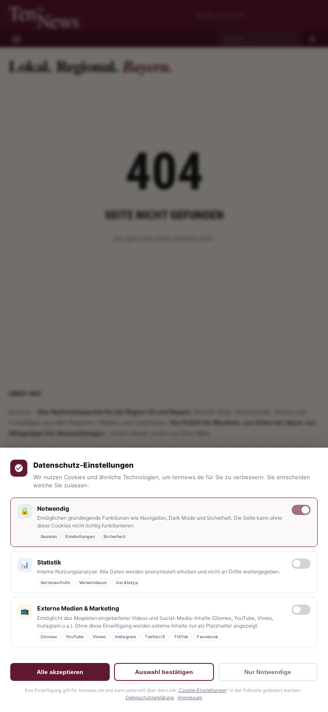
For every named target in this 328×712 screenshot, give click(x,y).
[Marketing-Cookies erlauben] (301, 610)
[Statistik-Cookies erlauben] (301, 564)
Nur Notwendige (267, 672)
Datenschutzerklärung (150, 697)
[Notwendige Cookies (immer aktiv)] (301, 510)
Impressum (190, 697)
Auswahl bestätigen (164, 672)
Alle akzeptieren (60, 672)
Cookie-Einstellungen (202, 690)
